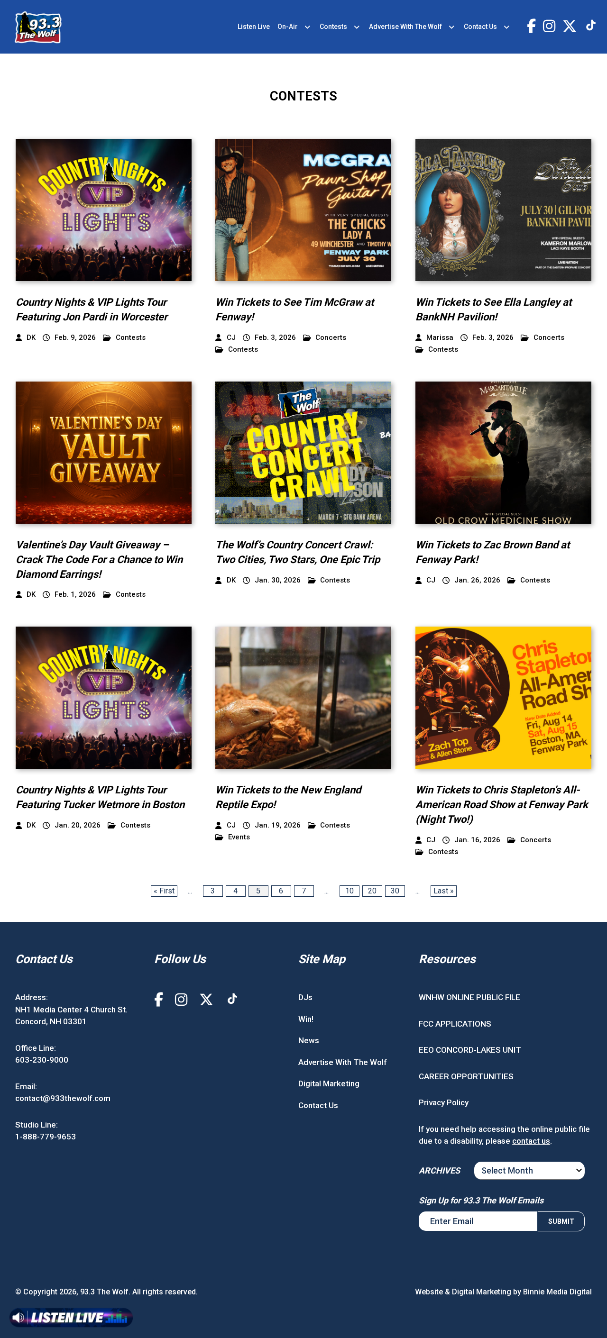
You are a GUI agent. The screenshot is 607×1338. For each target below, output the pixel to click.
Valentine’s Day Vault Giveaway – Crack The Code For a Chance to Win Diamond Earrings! (99, 559)
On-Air (287, 26)
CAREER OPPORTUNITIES (466, 1076)
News (308, 1040)
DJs (305, 997)
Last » (443, 890)
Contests (333, 26)
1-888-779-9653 (45, 1136)
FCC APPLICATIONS (455, 1024)
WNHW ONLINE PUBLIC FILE (469, 997)
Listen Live (254, 26)
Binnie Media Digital (557, 1291)
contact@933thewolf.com (62, 1098)
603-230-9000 (41, 1060)
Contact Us (480, 26)
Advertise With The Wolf (405, 26)
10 (349, 890)
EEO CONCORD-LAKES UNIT (470, 1050)
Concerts (330, 337)
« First (164, 890)
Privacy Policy (444, 1102)
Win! (305, 1019)
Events (239, 837)
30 (395, 890)
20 (372, 890)
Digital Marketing (328, 1083)
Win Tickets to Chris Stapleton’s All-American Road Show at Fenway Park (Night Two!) (501, 804)
